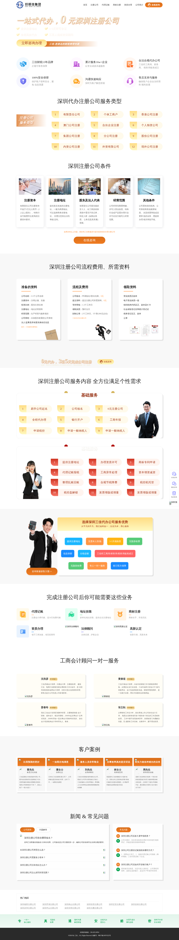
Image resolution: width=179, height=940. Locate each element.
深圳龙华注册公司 (28, 908)
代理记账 (106, 5)
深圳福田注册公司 (28, 904)
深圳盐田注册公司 (94, 904)
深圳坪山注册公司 (50, 908)
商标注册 (117, 5)
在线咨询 (156, 5)
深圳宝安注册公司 (116, 904)
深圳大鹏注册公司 (94, 908)
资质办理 (128, 5)
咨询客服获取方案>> (42, 571)
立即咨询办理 (31, 43)
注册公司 (94, 5)
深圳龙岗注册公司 (139, 904)
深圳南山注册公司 (72, 904)
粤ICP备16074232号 (104, 935)
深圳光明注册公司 (72, 908)
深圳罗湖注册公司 (50, 904)
